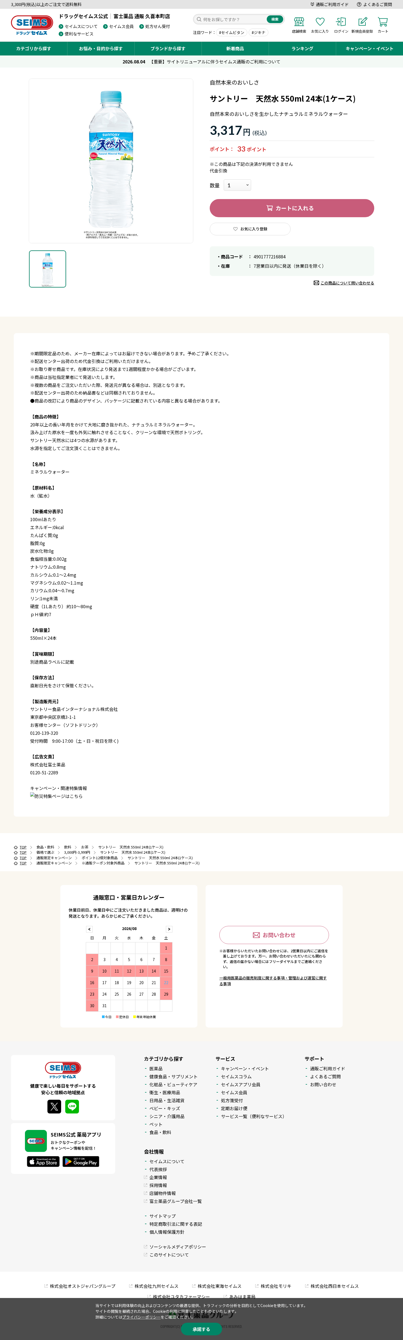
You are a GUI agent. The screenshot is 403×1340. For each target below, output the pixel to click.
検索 (275, 19)
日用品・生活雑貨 (167, 1100)
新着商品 (235, 48)
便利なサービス (79, 34)
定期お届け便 (234, 1108)
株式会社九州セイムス (156, 1286)
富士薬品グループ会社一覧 (175, 1201)
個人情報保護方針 (167, 1232)
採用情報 (158, 1185)
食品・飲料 (160, 1132)
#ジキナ (258, 32)
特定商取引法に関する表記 (175, 1224)
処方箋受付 (232, 1100)
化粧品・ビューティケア (173, 1084)
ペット (156, 1124)
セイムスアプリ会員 (240, 1084)
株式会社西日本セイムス (335, 1286)
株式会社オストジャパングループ (82, 1286)
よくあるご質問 (377, 4)
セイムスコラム (236, 1076)
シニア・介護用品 (167, 1116)
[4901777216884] (47, 269)
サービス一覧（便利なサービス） (254, 1116)
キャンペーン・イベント (370, 48)
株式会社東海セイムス (220, 1286)
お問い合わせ (279, 935)
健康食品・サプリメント (173, 1076)
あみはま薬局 (242, 1296)
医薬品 (156, 1068)
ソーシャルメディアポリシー (177, 1246)
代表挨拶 (158, 1169)
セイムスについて (81, 26)
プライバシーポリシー (141, 1317)
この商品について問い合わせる (347, 283)
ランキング (302, 48)
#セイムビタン (231, 32)
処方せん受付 (157, 26)
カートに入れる (295, 208)
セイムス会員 (121, 26)
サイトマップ (162, 1216)
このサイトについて (169, 1254)
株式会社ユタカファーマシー (181, 1296)
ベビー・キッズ (164, 1108)
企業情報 (158, 1177)
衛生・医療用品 (164, 1092)
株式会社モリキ (276, 1286)
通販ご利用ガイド (332, 4)
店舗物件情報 (162, 1193)
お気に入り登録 (253, 228)
